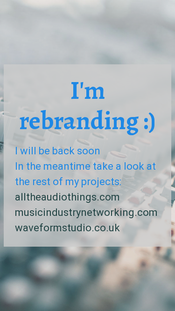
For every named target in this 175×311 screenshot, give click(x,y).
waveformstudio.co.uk (67, 228)
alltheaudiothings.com (67, 197)
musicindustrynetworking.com (86, 212)
